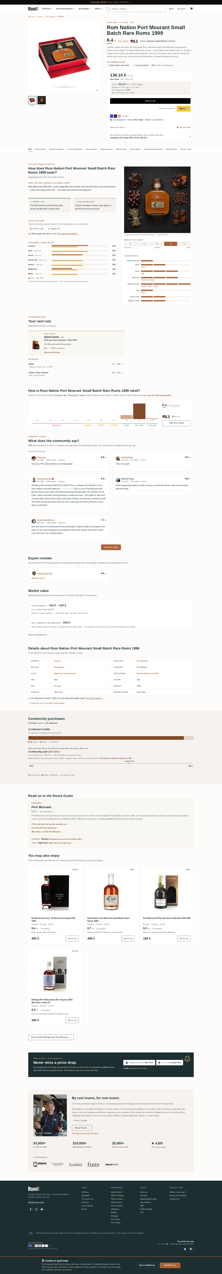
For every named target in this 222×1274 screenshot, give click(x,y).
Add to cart (150, 101)
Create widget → (60, 703)
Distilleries (115, 1209)
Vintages (114, 1216)
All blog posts (116, 1202)
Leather (31, 246)
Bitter (35, 274)
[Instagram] (36, 1209)
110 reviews (157, 929)
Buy (30, 149)
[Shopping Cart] (191, 8)
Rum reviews (91, 149)
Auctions (85, 1202)
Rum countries (117, 1206)
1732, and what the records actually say (50, 824)
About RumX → (82, 1128)
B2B (142, 1206)
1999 (139, 686)
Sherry (35, 265)
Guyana (57, 661)
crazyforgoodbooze (45, 520)
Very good (123, 40)
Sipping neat (54, 229)
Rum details (135, 149)
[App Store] (185, 1248)
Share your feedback (178, 1195)
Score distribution (75, 149)
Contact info (174, 1199)
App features (145, 1202)
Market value (121, 149)
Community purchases (153, 149)
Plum (143, 293)
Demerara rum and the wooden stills (67, 839)
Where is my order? (178, 1192)
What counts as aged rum (61, 843)
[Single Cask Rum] (34, 573)
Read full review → (39, 578)
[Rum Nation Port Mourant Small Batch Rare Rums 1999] (111, 892)
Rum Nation (59, 667)
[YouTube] (42, 1209)
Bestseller (86, 1195)
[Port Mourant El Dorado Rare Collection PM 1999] (167, 892)
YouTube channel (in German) (86, 1133)
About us (143, 1192)
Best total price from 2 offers (124, 93)
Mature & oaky (37, 229)
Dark (34, 251)
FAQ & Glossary (117, 1195)
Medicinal (32, 269)
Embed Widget (146, 1209)
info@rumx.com (36, 1202)
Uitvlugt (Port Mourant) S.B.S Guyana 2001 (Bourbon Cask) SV (52, 1001)
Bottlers (114, 1212)
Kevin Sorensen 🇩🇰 (45, 479)
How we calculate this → (38, 635)
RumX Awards (87, 1206)
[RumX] (33, 9)
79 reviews (45, 929)
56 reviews (101, 929)
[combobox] (136, 9)
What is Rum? (116, 1192)
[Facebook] (30, 1209)
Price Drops (116, 1223)
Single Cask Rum (45, 573)
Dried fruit (37, 260)
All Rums (85, 1192)
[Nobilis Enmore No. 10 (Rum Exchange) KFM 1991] (55, 892)
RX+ (142, 1212)
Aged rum (112, 22)
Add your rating (176, 423)
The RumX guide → (94, 698)
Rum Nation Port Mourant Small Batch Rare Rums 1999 (108, 919)
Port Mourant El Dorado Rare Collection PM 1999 (166, 918)
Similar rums (186, 149)
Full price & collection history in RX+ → (117, 758)
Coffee (155, 286)
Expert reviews (106, 149)
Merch (84, 1209)
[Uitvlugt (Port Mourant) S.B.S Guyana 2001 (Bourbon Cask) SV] (55, 973)
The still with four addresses (45, 828)
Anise (34, 255)
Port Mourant (142, 661)
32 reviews (45, 1010)
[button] (64, 57)
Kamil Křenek (127, 457)
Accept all (170, 1265)
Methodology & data (148, 1199)
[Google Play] (191, 1248)
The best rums (88, 1199)
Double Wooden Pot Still (147, 673)
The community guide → (68, 234)
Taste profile (40, 149)
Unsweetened (70, 673)
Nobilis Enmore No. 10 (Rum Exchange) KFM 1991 (53, 919)
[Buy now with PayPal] (184, 108)
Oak (142, 273)
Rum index (115, 1219)
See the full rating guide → (160, 395)
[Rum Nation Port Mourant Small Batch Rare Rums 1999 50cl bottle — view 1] (32, 100)
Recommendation (56, 149)
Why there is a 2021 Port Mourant (47, 832)
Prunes (152, 280)
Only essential (147, 1265)
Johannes (41, 457)
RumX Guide (171, 149)
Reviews (143, 1195)
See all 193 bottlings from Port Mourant (51, 1037)
